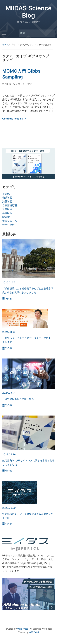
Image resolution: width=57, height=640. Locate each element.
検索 (51, 33)
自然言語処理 (9, 205)
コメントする (25, 83)
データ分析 (8, 224)
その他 (6, 193)
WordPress (22, 628)
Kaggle (6, 216)
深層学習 (7, 201)
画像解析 (7, 213)
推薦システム (9, 220)
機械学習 (7, 197)
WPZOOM (34, 632)
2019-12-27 (9, 83)
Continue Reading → (14, 118)
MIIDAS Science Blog (28, 11)
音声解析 (7, 209)
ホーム (5, 44)
